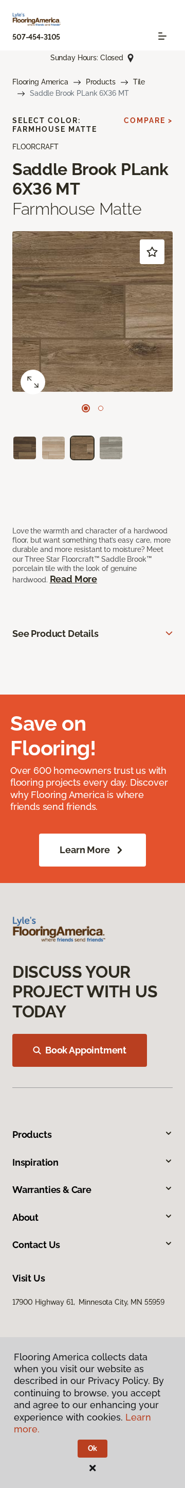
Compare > (148, 120)
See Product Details (55, 633)
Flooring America (40, 82)
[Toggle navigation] (162, 36)
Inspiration (35, 1162)
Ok (93, 1448)
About (25, 1217)
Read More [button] (73, 579)
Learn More (84, 849)
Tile (139, 82)
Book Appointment (85, 1050)
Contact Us (36, 1244)
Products (101, 82)
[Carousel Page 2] (100, 408)
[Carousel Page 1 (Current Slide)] (86, 408)
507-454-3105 (36, 37)
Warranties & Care (51, 1189)
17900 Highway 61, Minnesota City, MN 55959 (88, 1302)
